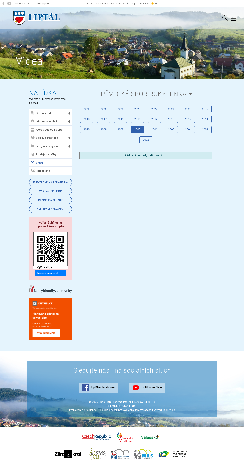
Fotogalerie (43, 170)
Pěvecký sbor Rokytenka (144, 94)
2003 (205, 129)
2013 (171, 119)
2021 (171, 108)
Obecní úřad (43, 113)
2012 (188, 119)
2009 (104, 129)
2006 (154, 129)
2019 (205, 108)
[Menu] (233, 18)
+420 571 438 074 (144, 402)
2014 (154, 119)
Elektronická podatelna (50, 182)
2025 (104, 108)
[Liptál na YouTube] (9, 4)
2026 (87, 108)
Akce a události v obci (49, 129)
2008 (120, 129)
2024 (120, 108)
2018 (87, 119)
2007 (137, 129)
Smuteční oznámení (50, 209)
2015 (137, 119)
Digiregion (169, 409)
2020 (188, 108)
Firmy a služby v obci (49, 146)
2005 (171, 129)
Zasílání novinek (50, 191)
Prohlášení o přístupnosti (83, 409)
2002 (146, 139)
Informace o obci (46, 121)
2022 (154, 108)
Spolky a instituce (47, 137)
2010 (87, 129)
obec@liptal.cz (122, 402)
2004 (188, 129)
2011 (205, 119)
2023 (137, 108)
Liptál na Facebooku (103, 387)
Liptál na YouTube (151, 387)
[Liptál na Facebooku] (3, 4)
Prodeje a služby (46, 154)
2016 (120, 119)
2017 (104, 119)
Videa (39, 162)
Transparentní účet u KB (50, 273)
